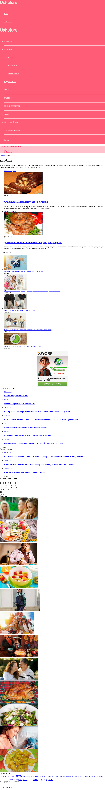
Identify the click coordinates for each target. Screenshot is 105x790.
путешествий (4, 779)
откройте (76, 776)
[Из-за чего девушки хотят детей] (19, 748)
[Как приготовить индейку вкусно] (19, 702)
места (54, 776)
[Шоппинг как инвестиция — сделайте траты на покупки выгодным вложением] (15, 289)
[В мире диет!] (18, 542)
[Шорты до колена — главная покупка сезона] (15, 308)
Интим (10, 57)
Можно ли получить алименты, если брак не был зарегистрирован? (27, 330)
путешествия (13, 780)
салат (35, 779)
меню (49, 776)
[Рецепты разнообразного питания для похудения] (19, 588)
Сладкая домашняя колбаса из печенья (26, 201)
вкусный (7, 776)
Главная (3, 155)
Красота (7, 90)
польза (80, 776)
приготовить (89, 776)
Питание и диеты (12, 106)
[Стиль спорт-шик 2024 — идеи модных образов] (20, 611)
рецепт (22, 779)
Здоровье (8, 49)
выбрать (13, 776)
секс (39, 779)
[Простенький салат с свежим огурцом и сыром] (19, 725)
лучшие (43, 776)
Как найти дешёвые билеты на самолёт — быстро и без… (24, 271)
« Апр (2, 494)
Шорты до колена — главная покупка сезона (19, 310)
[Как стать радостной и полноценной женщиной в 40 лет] (19, 679)
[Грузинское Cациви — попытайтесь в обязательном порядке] (19, 656)
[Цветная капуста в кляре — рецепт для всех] (19, 771)
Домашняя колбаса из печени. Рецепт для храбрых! (33, 242)
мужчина (69, 776)
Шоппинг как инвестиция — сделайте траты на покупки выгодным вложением (32, 291)
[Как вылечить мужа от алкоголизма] (18, 565)
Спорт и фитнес (13, 74)
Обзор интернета (14, 130)
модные (63, 776)
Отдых (7, 98)
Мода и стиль (10, 82)
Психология (12, 65)
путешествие (99, 776)
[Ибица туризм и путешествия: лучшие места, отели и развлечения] (17, 634)
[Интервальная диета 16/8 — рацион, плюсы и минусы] (15, 345)
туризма (49, 779)
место (58, 776)
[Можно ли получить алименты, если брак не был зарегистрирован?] (15, 328)
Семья (7, 114)
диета (19, 775)
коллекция (34, 776)
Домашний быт (11, 122)
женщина (26, 776)
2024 (2, 776)
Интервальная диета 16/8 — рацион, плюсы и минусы (23, 346)
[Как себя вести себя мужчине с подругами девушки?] (19, 519)
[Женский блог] (8, 4)
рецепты (29, 779)
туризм (43, 780)
